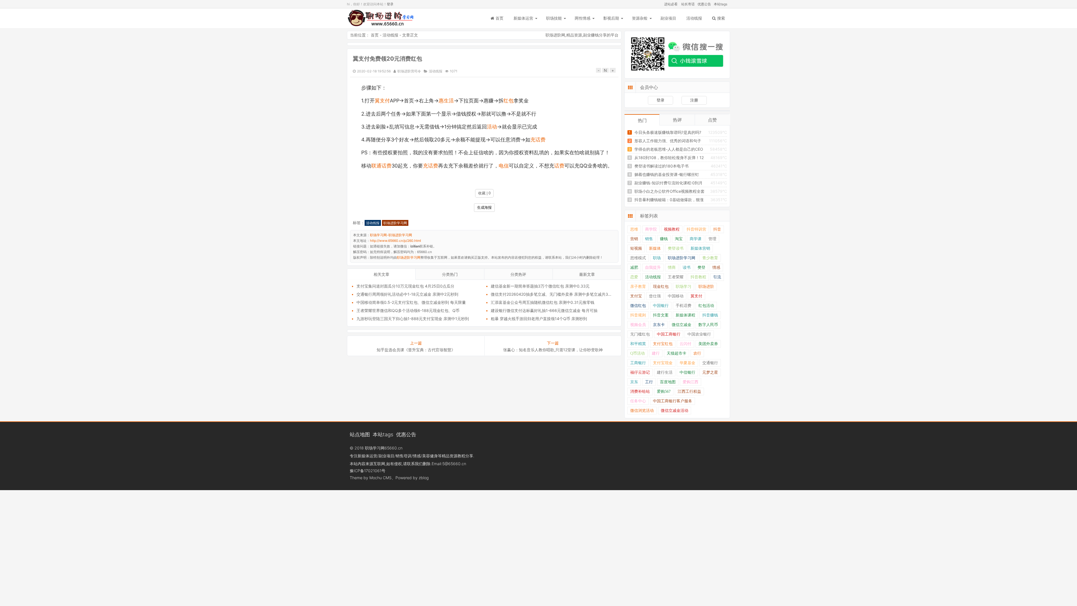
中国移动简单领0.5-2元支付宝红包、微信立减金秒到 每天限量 (411, 302)
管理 (712, 239)
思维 (634, 229)
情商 (672, 267)
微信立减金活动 (674, 410)
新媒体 (655, 248)
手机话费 (683, 306)
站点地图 (360, 434)
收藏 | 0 (484, 193)
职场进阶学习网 (395, 223)
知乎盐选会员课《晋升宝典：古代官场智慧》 (416, 349)
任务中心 (638, 401)
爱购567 (664, 391)
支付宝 (636, 296)
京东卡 (659, 325)
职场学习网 (375, 448)
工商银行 (638, 363)
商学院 (651, 229)
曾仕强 (655, 296)
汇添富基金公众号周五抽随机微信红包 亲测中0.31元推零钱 (542, 302)
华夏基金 (687, 363)
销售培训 (403, 455)
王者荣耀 (676, 277)
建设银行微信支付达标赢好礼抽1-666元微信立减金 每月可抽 (544, 310)
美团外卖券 (708, 344)
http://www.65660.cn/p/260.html (395, 240)
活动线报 (694, 18)
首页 (499, 18)
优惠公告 (704, 4)
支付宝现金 (663, 363)
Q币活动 (637, 353)
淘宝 (679, 239)
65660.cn (393, 448)
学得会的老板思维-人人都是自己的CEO (668, 149)
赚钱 (664, 239)
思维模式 (638, 258)
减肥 (634, 267)
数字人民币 (708, 325)
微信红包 (638, 306)
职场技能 (554, 18)
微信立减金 (681, 325)
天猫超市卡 (676, 353)
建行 (656, 353)
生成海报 (484, 207)
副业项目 (668, 18)
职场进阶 (706, 286)
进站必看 (671, 4)
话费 (559, 166)
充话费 (538, 140)
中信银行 (687, 372)
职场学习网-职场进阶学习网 (380, 18)
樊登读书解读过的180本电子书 (661, 166)
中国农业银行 (699, 334)
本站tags (720, 4)
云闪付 (685, 344)
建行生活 (665, 372)
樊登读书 (676, 248)
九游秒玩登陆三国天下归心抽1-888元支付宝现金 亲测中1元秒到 (412, 318)
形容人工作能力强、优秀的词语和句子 (667, 140)
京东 (634, 382)
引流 (717, 277)
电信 (504, 166)
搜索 (721, 18)
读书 (687, 267)
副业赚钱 (591, 35)
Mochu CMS (380, 477)
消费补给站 (640, 391)
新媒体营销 (700, 248)
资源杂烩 (640, 18)
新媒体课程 (685, 315)
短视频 (636, 248)
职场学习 (683, 286)
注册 (694, 100)
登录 (390, 4)
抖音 (717, 229)
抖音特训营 (696, 229)
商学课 (695, 239)
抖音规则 (638, 315)
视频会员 (638, 325)
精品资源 (574, 35)
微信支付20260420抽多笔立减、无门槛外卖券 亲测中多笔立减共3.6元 (553, 294)
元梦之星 (710, 372)
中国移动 (676, 296)
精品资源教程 (453, 455)
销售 (649, 239)
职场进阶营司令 (409, 71)
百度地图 (668, 382)
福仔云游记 (640, 372)
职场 (657, 258)
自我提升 (653, 267)
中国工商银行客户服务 (672, 401)
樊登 (701, 267)
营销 (634, 239)
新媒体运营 (523, 18)
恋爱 (634, 277)
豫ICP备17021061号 (367, 470)
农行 (697, 353)
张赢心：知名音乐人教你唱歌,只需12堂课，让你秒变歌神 (553, 349)
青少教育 (710, 258)
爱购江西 (690, 382)
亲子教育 (638, 286)
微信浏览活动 (642, 410)
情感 (716, 267)
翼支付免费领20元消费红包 (387, 58)
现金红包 (661, 286)
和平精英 (638, 344)
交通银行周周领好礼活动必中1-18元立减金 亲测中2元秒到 (407, 294)
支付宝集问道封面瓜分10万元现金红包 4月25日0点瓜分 (405, 286)
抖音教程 (698, 277)
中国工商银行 (668, 334)
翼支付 (382, 101)
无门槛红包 (640, 334)
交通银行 (710, 363)
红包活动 (706, 306)
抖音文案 (661, 315)
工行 (649, 382)
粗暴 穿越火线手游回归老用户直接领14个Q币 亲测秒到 (539, 318)
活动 (492, 127)
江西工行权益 (689, 391)
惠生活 (446, 101)
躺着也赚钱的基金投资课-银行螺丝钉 (666, 174)
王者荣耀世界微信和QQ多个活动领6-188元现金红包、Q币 (407, 310)
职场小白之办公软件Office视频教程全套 (669, 191)
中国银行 (661, 306)
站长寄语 (688, 4)
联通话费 (381, 166)
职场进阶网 (555, 35)
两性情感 (582, 18)
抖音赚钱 (710, 315)
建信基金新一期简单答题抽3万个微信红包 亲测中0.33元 (540, 286)
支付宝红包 (663, 344)
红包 (508, 101)
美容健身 (430, 455)
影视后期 (611, 18)
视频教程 (672, 229)
